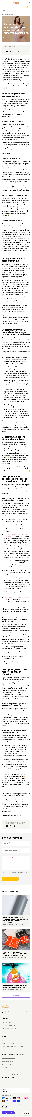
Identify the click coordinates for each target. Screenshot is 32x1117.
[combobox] (15, 7)
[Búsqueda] (27, 7)
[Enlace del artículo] (15, 939)
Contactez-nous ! (8, 1105)
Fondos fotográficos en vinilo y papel (16, 622)
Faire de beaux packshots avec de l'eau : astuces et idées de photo (15, 1013)
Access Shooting (13, 1038)
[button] (2, 3)
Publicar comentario (10, 909)
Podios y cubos (9, 616)
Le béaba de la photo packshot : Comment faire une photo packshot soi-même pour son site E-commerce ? (14, 948)
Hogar (3, 10)
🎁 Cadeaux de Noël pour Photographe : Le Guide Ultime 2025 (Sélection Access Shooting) (14, 981)
